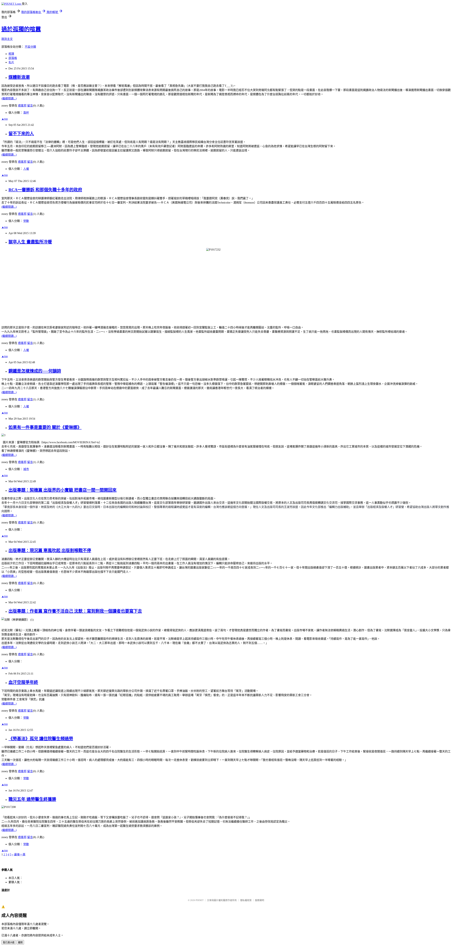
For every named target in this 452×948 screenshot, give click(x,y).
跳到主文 (7, 38)
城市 (26, 469)
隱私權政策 (246, 900)
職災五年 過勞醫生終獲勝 (32, 799)
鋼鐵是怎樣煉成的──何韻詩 (34, 371)
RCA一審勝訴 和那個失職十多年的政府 (45, 189)
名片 (11, 62)
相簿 (11, 53)
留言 (30, 105)
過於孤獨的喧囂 (21, 29)
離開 (20, 942)
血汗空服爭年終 (23, 682)
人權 (26, 168)
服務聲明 (259, 900)
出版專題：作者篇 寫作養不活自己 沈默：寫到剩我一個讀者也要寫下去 (75, 611)
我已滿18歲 (8, 942)
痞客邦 (22, 105)
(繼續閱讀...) (9, 98)
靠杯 (26, 112)
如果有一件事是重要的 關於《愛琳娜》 (45, 427)
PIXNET (200, 900)
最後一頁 (19, 854)
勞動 (26, 220)
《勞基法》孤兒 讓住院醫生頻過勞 (40, 738)
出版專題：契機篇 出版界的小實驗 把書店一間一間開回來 (62, 490)
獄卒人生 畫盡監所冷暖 (30, 242)
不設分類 (30, 46)
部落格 (12, 58)
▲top (4, 118)
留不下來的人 (21, 133)
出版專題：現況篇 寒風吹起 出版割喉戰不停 (49, 550)
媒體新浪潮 (19, 77)
